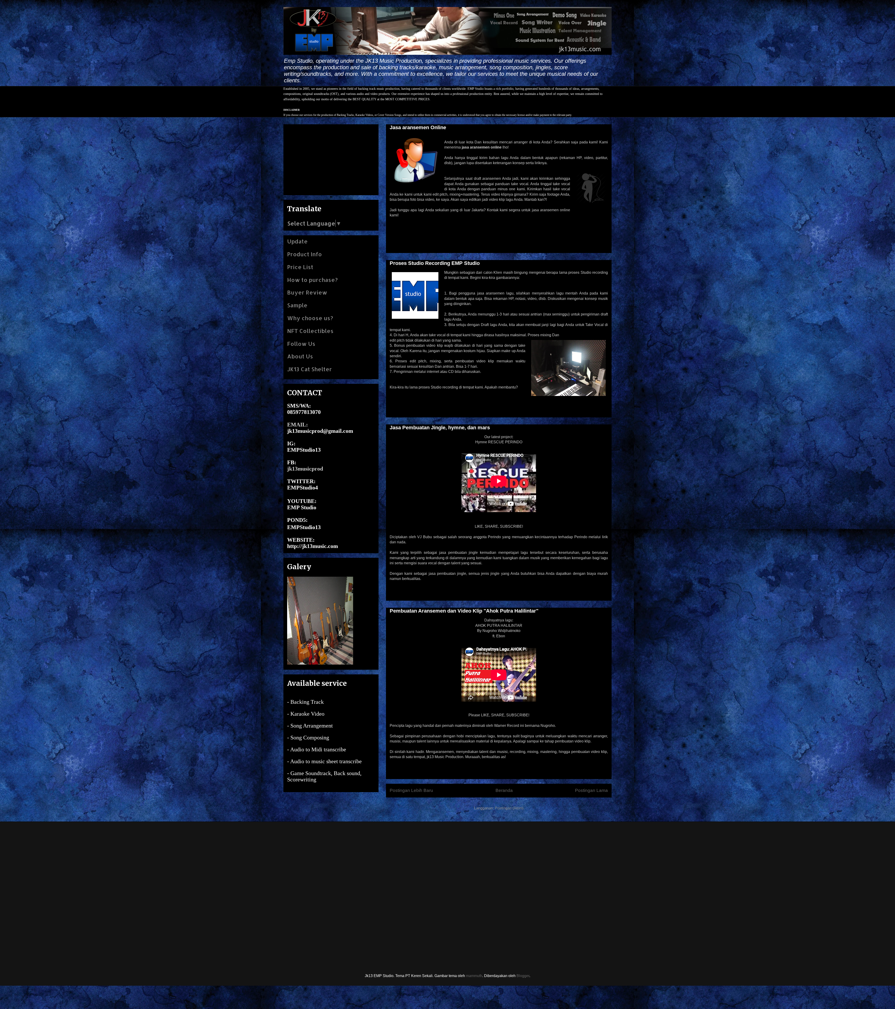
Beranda (504, 790)
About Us (300, 356)
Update (297, 241)
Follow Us (301, 343)
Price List (300, 266)
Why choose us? (310, 318)
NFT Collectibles (310, 330)
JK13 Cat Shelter (309, 369)
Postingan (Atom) (509, 808)
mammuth (474, 976)
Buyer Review (307, 292)
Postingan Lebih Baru (411, 790)
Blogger (522, 976)
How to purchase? (312, 279)
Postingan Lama (591, 790)
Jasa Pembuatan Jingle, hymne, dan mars (440, 427)
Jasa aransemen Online (418, 127)
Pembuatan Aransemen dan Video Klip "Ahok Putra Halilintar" (464, 611)
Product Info (304, 254)
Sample (297, 305)
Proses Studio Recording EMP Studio (435, 263)
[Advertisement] (331, 158)
